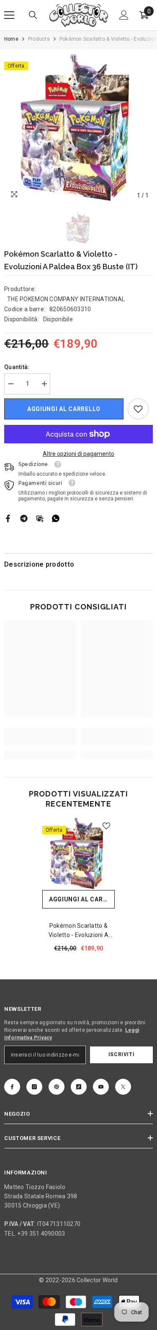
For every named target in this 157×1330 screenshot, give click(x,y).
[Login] (124, 15)
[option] (78, 128)
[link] (138, 408)
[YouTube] (101, 1087)
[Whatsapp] (55, 517)
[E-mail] (40, 517)
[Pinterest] (56, 1087)
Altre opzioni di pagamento (78, 453)
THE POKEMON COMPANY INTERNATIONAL (66, 299)
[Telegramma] (24, 517)
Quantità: (17, 367)
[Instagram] (34, 1087)
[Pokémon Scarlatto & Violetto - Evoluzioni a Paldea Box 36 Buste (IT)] (78, 853)
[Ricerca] (33, 15)
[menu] (9, 15)
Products (39, 39)
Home (11, 39)
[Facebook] (8, 517)
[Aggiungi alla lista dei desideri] (106, 826)
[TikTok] (79, 1087)
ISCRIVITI (121, 1054)
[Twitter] (123, 1087)
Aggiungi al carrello (63, 409)
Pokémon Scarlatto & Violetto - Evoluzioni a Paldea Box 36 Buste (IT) (79, 931)
